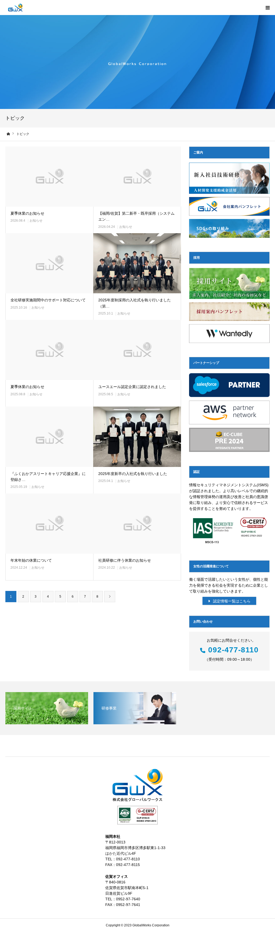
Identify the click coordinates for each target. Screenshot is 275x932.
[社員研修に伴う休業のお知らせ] (137, 524)
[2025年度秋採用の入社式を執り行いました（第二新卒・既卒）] (137, 263)
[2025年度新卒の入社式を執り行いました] (137, 437)
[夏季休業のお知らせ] (49, 177)
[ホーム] (8, 133)
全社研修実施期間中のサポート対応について (48, 300)
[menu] (267, 7)
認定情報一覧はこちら (231, 601)
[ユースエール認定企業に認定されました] (137, 350)
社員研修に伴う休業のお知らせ (124, 560)
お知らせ (36, 220)
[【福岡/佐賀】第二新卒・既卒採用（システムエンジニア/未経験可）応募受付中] (137, 177)
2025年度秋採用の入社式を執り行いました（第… (134, 303)
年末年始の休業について (31, 560)
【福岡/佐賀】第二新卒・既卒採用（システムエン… (136, 216)
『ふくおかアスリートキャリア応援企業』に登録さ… (48, 477)
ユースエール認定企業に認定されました (132, 387)
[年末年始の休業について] (49, 524)
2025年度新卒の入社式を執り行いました (132, 474)
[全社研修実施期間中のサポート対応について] (49, 263)
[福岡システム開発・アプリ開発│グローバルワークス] (15, 7)
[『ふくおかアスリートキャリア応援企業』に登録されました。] (49, 437)
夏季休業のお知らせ (27, 213)
